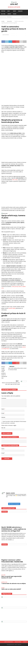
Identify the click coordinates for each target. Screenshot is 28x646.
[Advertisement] (14, 64)
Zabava (9, 13)
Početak (3, 11)
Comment (3, 398)
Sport (14, 11)
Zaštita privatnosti (8, 641)
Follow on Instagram (15, 504)
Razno (14, 13)
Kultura (3, 13)
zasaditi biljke (11, 308)
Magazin (20, 11)
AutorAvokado (6, 34)
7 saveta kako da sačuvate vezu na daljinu (13, 583)
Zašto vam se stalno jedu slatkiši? (11, 589)
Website (3, 417)
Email (2, 413)
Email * (3, 453)
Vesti (8, 11)
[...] (13, 539)
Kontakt (25, 641)
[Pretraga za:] (14, 17)
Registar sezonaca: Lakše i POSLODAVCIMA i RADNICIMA (12, 561)
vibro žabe (15, 179)
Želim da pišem (18, 641)
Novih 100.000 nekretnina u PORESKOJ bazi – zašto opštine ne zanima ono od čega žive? (13, 529)
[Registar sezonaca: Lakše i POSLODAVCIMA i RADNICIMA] (14, 550)
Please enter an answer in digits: (8, 425)
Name (3, 409)
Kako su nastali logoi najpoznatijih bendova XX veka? (11, 577)
